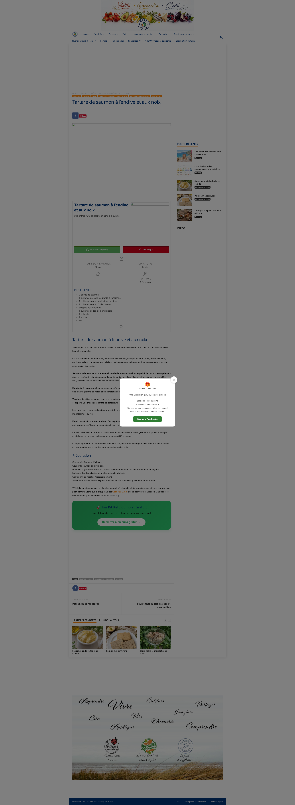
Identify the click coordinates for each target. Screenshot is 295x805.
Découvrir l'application (147, 419)
